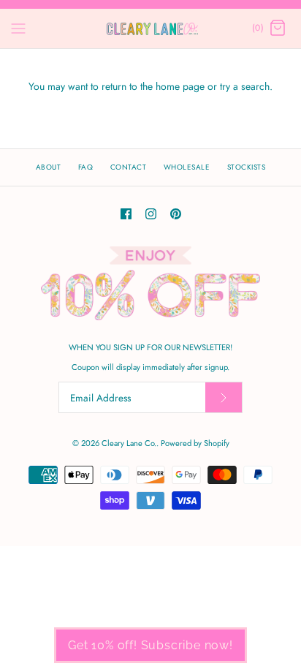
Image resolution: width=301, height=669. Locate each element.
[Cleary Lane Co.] (151, 28)
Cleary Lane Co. (129, 443)
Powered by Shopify (195, 443)
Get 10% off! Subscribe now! (150, 645)
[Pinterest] (175, 213)
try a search (245, 86)
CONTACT (128, 167)
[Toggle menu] (18, 28)
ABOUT (48, 167)
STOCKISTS (246, 167)
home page (180, 86)
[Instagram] (150, 213)
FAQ (86, 167)
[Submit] (223, 397)
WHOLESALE (187, 167)
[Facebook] (126, 213)
